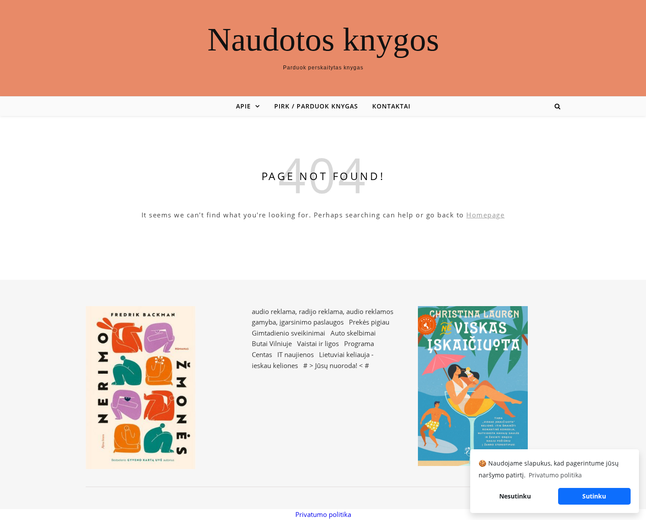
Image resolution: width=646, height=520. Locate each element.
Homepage (485, 214)
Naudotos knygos (323, 39)
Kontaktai (391, 106)
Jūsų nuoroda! (336, 365)
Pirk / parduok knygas (316, 106)
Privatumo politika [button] (555, 475)
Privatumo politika (323, 514)
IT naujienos (295, 354)
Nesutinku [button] (515, 496)
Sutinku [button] (594, 496)
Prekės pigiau (369, 322)
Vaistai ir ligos (318, 343)
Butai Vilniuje (272, 343)
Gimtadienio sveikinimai (288, 333)
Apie (243, 106)
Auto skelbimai (353, 333)
